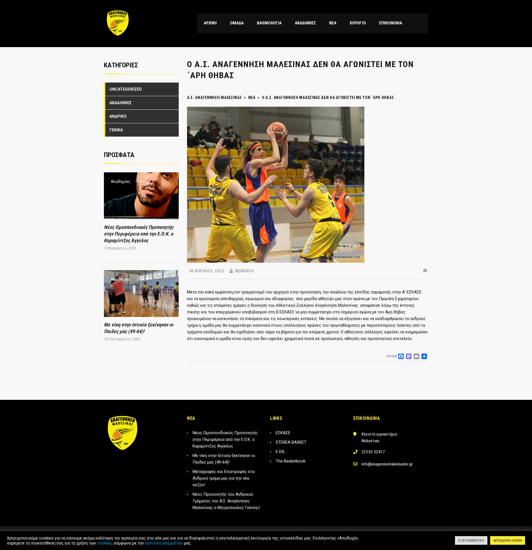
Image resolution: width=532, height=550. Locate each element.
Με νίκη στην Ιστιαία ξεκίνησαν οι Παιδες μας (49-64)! (224, 459)
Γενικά (141, 181)
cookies (104, 543)
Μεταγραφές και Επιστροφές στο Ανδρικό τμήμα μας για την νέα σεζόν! (224, 478)
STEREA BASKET (291, 442)
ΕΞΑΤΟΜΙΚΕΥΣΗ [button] (471, 540)
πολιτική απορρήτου (164, 543)
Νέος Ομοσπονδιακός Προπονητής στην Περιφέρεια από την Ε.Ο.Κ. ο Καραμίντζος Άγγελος (138, 233)
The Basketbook (290, 461)
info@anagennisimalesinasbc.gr (387, 464)
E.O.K (280, 451)
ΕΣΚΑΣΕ (283, 432)
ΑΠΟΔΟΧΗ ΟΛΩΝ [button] (507, 540)
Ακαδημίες (120, 181)
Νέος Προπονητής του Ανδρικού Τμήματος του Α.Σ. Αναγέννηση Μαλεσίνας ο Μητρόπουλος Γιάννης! (226, 501)
